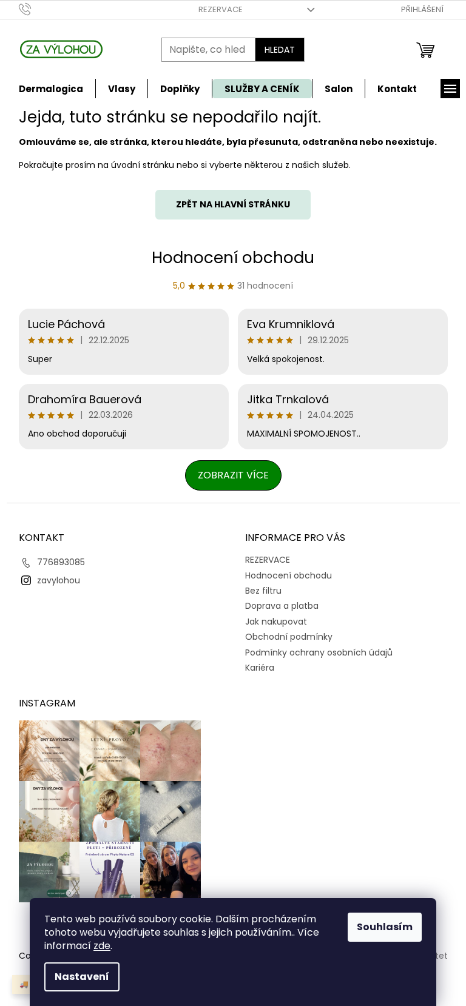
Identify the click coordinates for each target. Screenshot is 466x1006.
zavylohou (58, 580)
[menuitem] (51, 89)
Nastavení (82, 977)
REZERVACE (220, 9)
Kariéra (259, 668)
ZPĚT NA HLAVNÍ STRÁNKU (233, 204)
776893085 (61, 562)
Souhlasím (385, 927)
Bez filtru (263, 591)
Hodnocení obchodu (233, 258)
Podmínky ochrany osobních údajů (319, 652)
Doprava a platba (282, 606)
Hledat (280, 50)
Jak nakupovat (276, 621)
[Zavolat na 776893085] (37, 9)
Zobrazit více (233, 475)
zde (101, 946)
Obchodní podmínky (289, 637)
